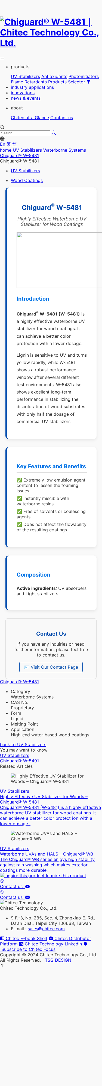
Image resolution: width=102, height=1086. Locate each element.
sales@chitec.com (46, 928)
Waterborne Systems (64, 150)
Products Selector (67, 81)
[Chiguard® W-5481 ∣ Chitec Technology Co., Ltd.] (51, 43)
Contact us (61, 117)
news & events (26, 98)
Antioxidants (54, 76)
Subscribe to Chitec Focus (27, 949)
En (2, 144)
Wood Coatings (27, 180)
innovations (23, 92)
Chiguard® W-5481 (19, 155)
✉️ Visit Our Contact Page (51, 667)
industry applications (32, 87)
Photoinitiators (84, 76)
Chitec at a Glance (30, 117)
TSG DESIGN (58, 960)
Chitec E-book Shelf (25, 938)
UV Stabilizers (25, 76)
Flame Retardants (29, 81)
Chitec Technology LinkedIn (52, 944)
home (5, 150)
